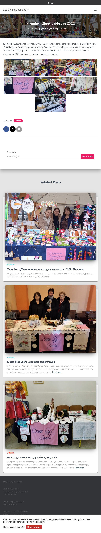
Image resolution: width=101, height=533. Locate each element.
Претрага (11, 152)
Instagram (52, 3)
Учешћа (18, 120)
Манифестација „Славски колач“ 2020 (31, 361)
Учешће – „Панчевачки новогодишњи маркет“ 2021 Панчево (45, 269)
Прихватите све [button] (33, 527)
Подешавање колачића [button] (14, 527)
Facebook (48, 3)
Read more (56, 372)
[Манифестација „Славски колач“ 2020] (50, 319)
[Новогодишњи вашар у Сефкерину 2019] (50, 415)
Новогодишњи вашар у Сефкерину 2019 (32, 457)
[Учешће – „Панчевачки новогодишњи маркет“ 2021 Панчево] (50, 226)
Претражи (87, 157)
